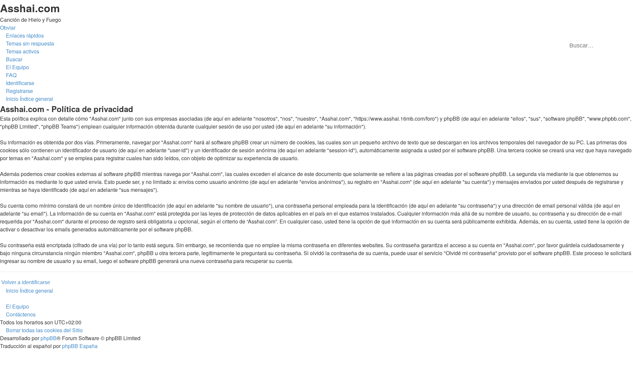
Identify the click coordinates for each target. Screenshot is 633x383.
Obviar (7, 27)
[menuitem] (27, 43)
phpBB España (80, 346)
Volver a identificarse (25, 282)
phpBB (49, 338)
